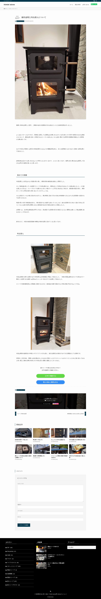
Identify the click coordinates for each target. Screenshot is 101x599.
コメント (20, 483)
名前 (19, 504)
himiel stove (9, 5)
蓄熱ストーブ (12, 577)
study (10, 555)
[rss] (94, 1)
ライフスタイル (13, 562)
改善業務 (11, 573)
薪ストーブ (12, 581)
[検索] (96, 1)
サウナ (10, 558)
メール (20, 510)
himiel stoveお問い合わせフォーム (57, 594)
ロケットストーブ (20, 21)
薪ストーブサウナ (13, 585)
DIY (9, 547)
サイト (19, 517)
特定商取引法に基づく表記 (42, 594)
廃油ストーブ (12, 570)
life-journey (11, 551)
